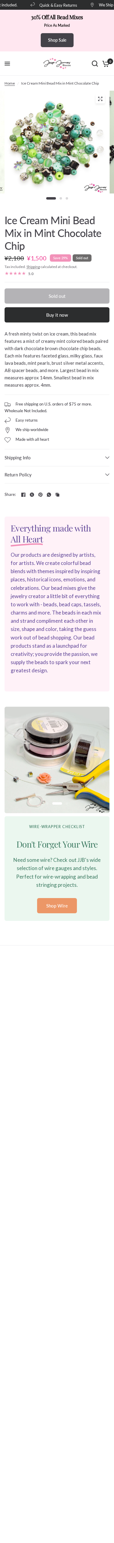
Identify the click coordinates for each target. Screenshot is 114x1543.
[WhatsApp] (49, 494)
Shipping (33, 266)
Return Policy (18, 474)
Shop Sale (57, 40)
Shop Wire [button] (57, 905)
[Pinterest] (40, 494)
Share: (10, 494)
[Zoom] (100, 98)
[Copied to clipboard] (57, 494)
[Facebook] (23, 494)
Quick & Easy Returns (54, 5)
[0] (104, 63)
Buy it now (57, 315)
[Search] (95, 63)
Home (10, 83)
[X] (32, 494)
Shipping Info (18, 457)
